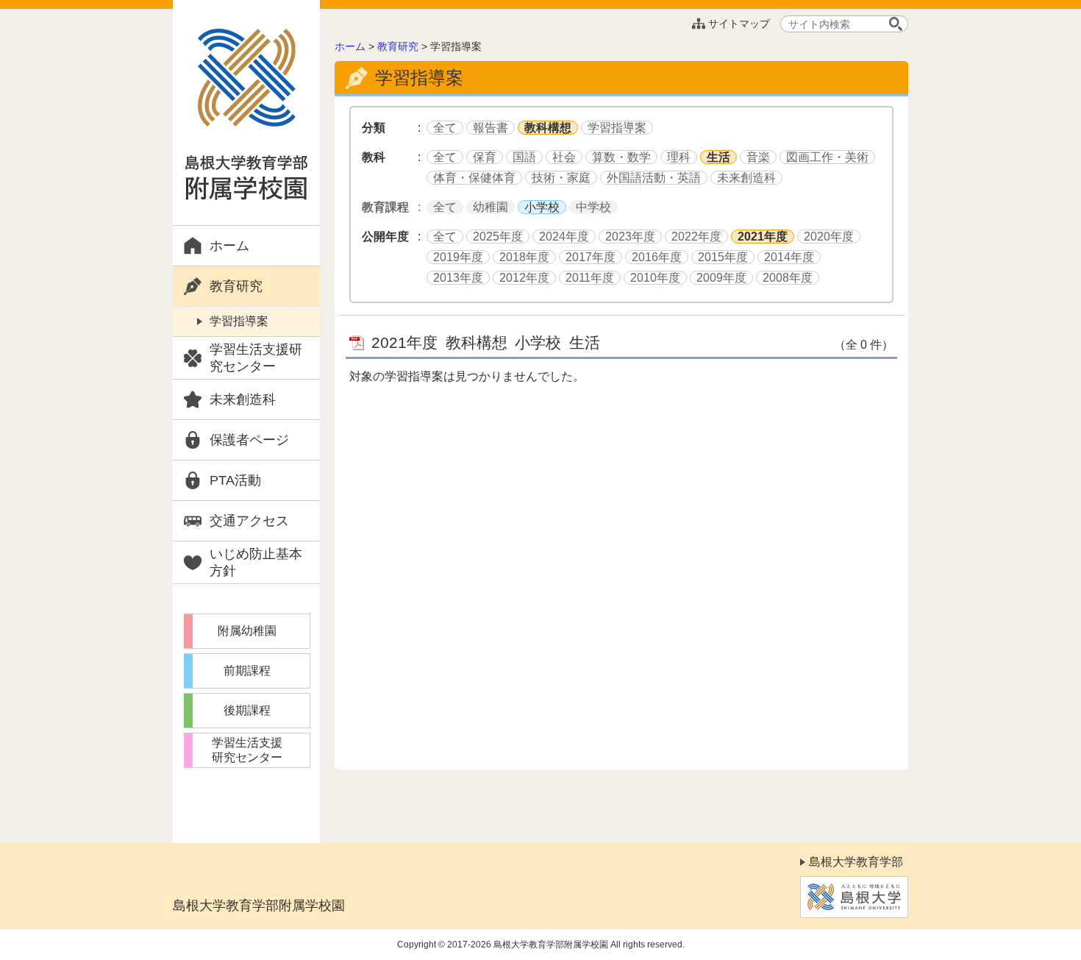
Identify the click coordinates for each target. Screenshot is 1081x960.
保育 (484, 157)
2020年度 (829, 236)
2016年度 (657, 257)
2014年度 (789, 257)
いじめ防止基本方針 (256, 562)
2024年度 (564, 236)
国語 (524, 157)
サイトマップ (739, 23)
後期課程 (247, 710)
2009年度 (721, 277)
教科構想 (547, 127)
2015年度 (723, 257)
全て (445, 127)
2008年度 (788, 277)
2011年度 (590, 277)
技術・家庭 (561, 177)
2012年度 (524, 277)
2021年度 (763, 236)
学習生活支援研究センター (256, 358)
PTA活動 (235, 480)
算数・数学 (621, 157)
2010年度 (655, 277)
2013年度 (458, 277)
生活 (718, 157)
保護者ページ (249, 440)
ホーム (229, 245)
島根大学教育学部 (856, 862)
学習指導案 (239, 321)
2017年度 (591, 257)
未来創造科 (243, 399)
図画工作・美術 (827, 157)
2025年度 (498, 236)
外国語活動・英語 (654, 177)
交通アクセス (249, 520)
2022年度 (696, 236)
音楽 (758, 157)
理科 (679, 157)
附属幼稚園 (247, 631)
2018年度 (524, 257)
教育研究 (236, 286)
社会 (564, 157)
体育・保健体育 (474, 177)
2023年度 (630, 236)
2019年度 (458, 257)
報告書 (490, 127)
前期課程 (247, 670)
